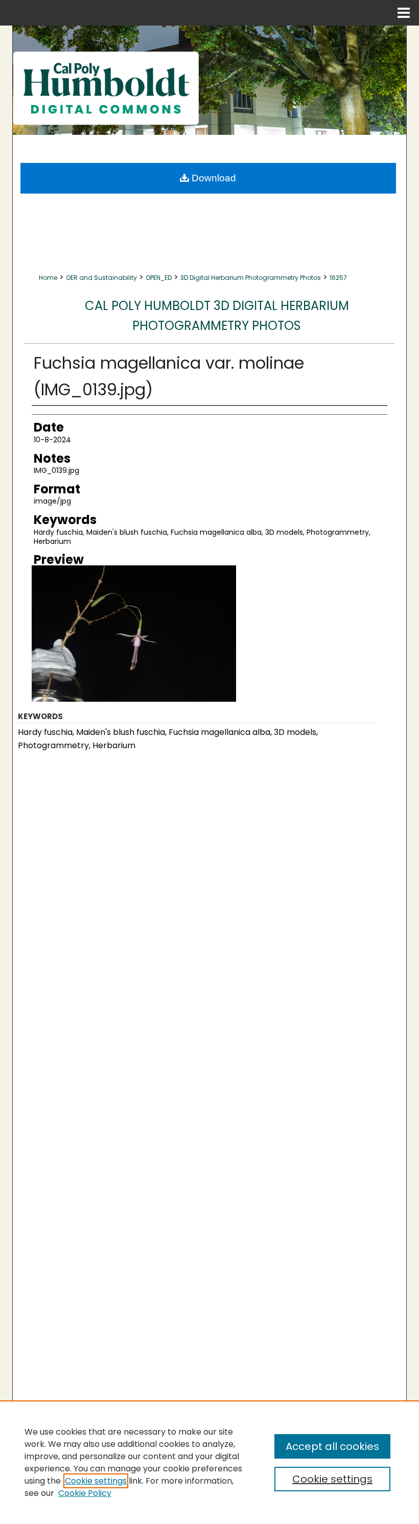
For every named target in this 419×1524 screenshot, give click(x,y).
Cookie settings (96, 1481)
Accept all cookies (332, 1446)
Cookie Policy (84, 1493)
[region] (209, 1462)
